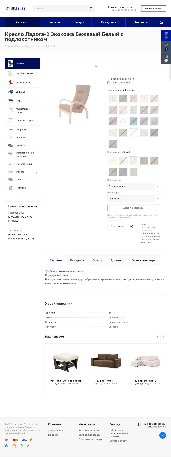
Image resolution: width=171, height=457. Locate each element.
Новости (53, 434)
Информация (87, 424)
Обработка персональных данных (119, 433)
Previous (158, 337)
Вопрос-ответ (118, 440)
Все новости (29, 206)
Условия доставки (90, 434)
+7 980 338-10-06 (121, 7)
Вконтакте (162, 435)
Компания (54, 424)
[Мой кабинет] (161, 22)
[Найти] (91, 8)
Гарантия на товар (90, 439)
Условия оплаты (89, 430)
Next (163, 337)
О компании (55, 430)
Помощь (115, 424)
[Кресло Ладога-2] (75, 104)
